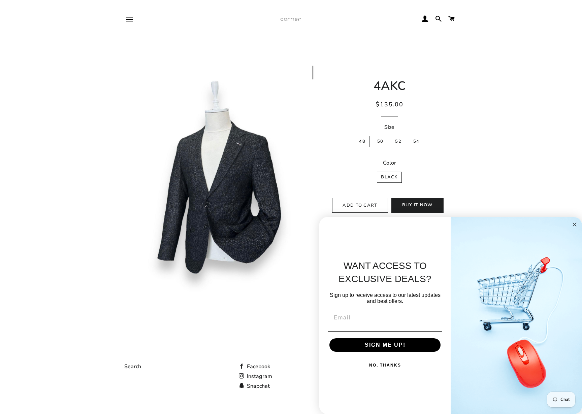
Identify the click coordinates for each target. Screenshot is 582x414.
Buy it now (417, 205)
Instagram (259, 376)
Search (132, 366)
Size (389, 127)
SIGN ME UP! (385, 345)
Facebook (258, 366)
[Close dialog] (575, 224)
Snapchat (258, 386)
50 (380, 141)
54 (416, 141)
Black (389, 177)
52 (398, 141)
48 (362, 141)
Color (389, 163)
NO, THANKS (385, 365)
